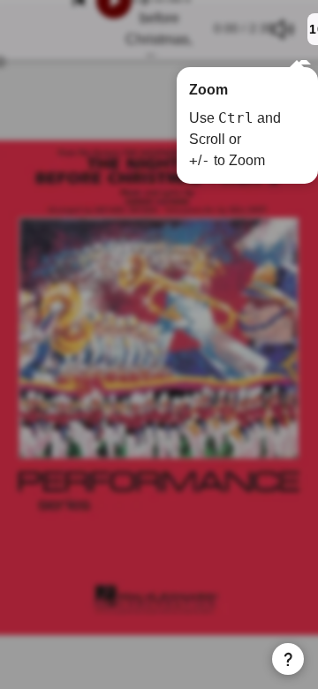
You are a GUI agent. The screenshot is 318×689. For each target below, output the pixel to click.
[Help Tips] (288, 659)
